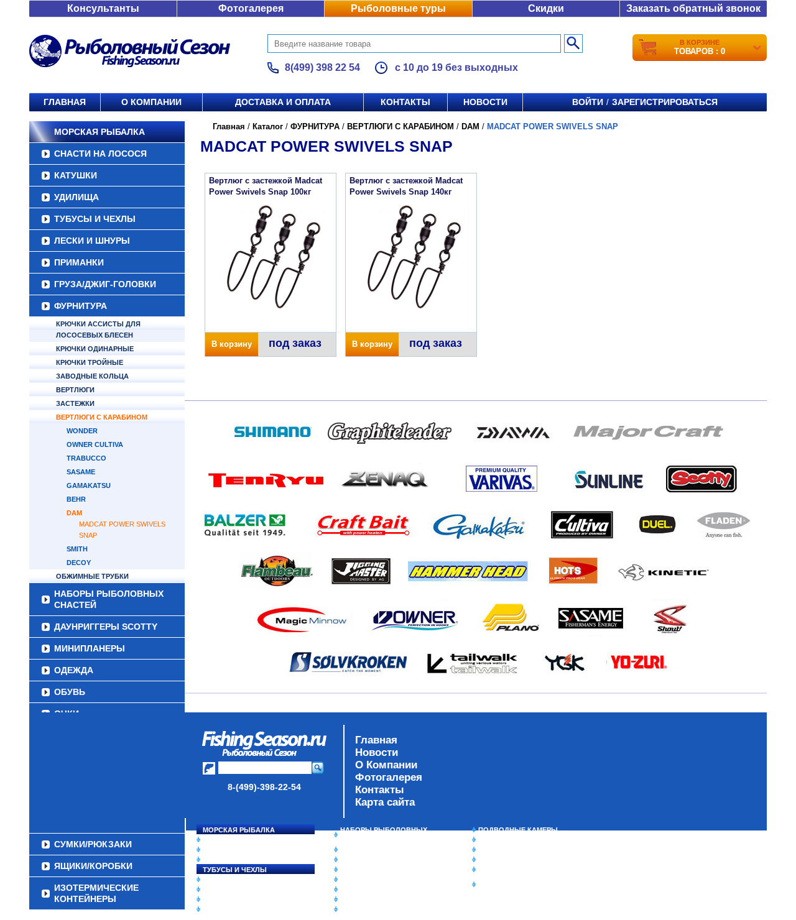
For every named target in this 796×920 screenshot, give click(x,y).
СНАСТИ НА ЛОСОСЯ (100, 154)
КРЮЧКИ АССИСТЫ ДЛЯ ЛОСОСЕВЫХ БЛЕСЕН (98, 329)
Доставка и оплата (283, 102)
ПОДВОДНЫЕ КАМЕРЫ (518, 830)
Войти (587, 102)
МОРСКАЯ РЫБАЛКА (99, 132)
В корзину (231, 344)
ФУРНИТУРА (80, 306)
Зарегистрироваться (665, 102)
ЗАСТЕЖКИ (75, 403)
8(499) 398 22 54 (322, 67)
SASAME (81, 472)
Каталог (267, 126)
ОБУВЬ (69, 692)
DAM (74, 513)
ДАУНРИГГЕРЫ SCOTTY (105, 627)
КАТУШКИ (75, 175)
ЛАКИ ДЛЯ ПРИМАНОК (379, 909)
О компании (151, 102)
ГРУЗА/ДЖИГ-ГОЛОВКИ (105, 284)
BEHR (76, 499)
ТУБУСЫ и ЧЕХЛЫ (95, 219)
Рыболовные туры (398, 8)
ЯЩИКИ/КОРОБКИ (509, 869)
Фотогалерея (251, 8)
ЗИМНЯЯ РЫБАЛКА (511, 849)
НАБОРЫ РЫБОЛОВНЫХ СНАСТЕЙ (109, 599)
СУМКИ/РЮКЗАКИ (508, 859)
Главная (65, 102)
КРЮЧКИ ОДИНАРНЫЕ (95, 348)
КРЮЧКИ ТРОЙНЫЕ (89, 362)
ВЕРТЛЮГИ (75, 389)
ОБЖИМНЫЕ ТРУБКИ (92, 576)
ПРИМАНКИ (79, 262)
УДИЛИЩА (76, 197)
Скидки (546, 8)
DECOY (79, 562)
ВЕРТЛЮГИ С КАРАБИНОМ (101, 417)
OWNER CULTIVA (95, 444)
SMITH (77, 549)
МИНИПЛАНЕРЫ (89, 648)
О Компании (386, 765)
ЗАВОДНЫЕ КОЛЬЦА (92, 376)
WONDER (82, 431)
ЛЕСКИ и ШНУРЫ (92, 241)
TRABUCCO (86, 458)
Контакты (405, 102)
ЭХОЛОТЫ (496, 840)
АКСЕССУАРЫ (364, 899)
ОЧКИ (350, 889)
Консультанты (103, 8)
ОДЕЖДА (73, 670)
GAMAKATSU (89, 485)
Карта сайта (385, 802)
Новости (485, 102)
